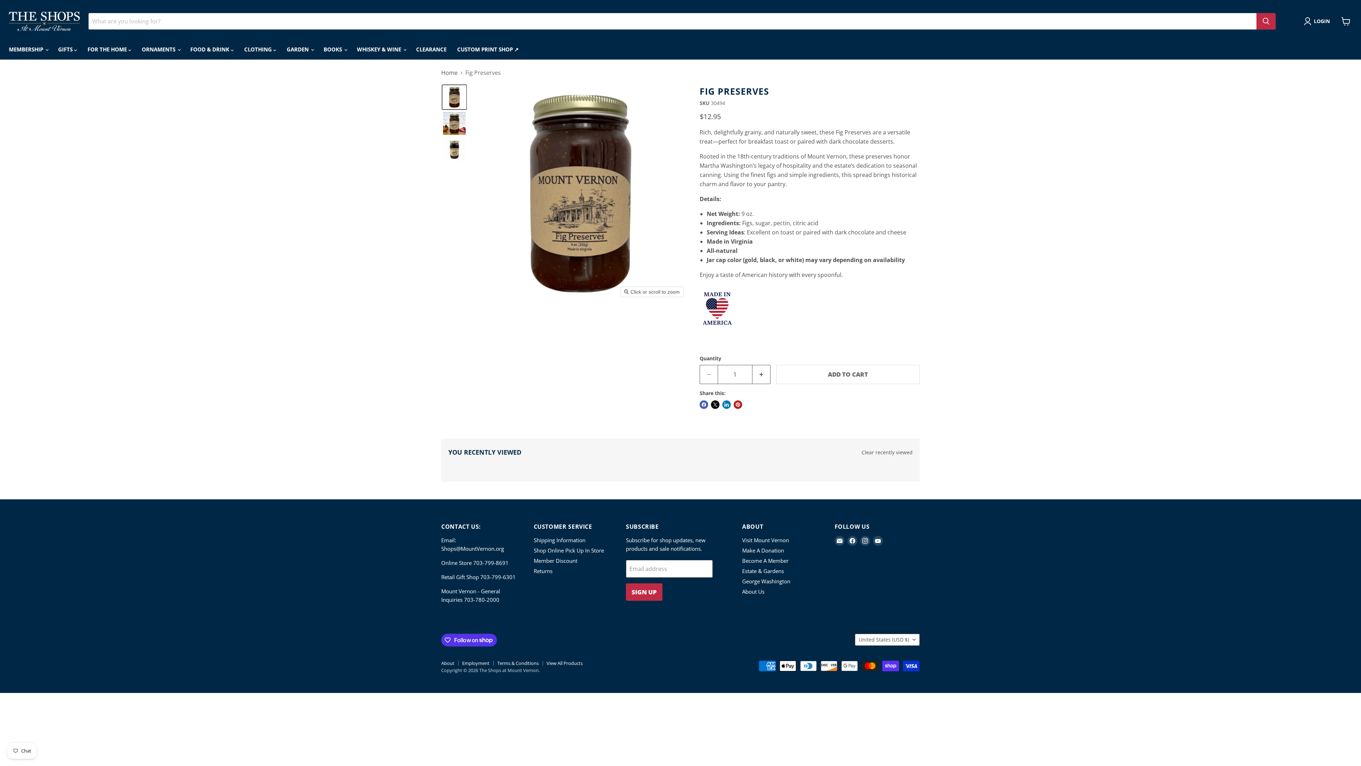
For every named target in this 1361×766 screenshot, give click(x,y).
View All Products (565, 663)
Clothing (258, 49)
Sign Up (644, 592)
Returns (543, 570)
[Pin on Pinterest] (738, 404)
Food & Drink (210, 49)
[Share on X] (715, 404)
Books (333, 49)
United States (884, 639)
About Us (753, 591)
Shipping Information (560, 540)
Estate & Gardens (763, 570)
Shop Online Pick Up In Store (569, 550)
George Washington (766, 581)
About (447, 663)
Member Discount (555, 560)
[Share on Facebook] (704, 404)
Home (449, 73)
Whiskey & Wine (380, 49)
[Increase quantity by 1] (761, 374)
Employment (475, 663)
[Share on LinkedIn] (726, 404)
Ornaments (159, 49)
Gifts (66, 49)
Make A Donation (763, 550)
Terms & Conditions (518, 663)
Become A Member (765, 560)
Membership (27, 49)
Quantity (710, 358)
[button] (1318, 21)
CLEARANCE (431, 49)
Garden (298, 49)
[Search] (1266, 21)
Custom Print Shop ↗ (488, 49)
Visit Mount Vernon (765, 540)
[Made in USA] (717, 330)
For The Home (108, 49)
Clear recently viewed (887, 452)
